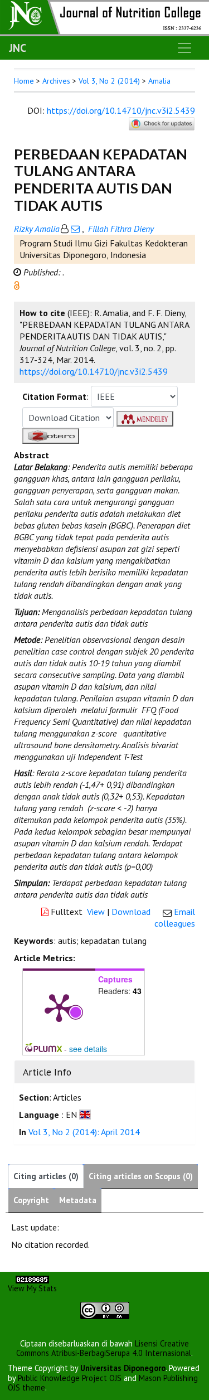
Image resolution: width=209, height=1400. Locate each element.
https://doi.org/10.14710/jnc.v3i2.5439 (121, 110)
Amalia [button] (159, 81)
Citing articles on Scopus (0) (141, 1176)
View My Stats (32, 1288)
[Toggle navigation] (184, 48)
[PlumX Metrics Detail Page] (59, 1006)
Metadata (77, 1200)
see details (88, 1048)
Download (130, 911)
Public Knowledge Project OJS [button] (69, 1378)
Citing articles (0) (46, 1176)
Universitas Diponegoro (123, 1368)
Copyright (31, 1200)
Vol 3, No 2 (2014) (109, 81)
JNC (17, 48)
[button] (17, 284)
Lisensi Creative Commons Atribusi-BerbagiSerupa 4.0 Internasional (103, 1348)
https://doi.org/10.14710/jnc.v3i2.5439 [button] (94, 371)
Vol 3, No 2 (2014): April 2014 (84, 1131)
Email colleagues (174, 917)
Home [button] (24, 81)
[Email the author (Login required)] (75, 228)
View (96, 911)
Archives (56, 81)
